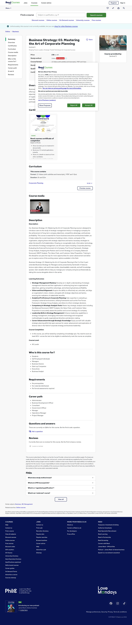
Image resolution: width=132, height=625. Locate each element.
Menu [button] (8, 8)
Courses (34, 3)
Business (15, 32)
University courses (83, 20)
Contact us (8, 528)
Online (7, 32)
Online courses (51, 20)
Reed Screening (103, 540)
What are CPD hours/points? (38, 483)
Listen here (24, 610)
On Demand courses (66, 20)
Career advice (46, 3)
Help (6, 525)
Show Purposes (45, 105)
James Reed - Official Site (106, 546)
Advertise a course (11, 574)
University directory (11, 556)
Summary (11, 39)
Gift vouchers (9, 549)
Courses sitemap (10, 578)
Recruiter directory (42, 531)
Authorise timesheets (105, 528)
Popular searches (41, 537)
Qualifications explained (13, 562)
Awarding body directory (13, 559)
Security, (104, 612)
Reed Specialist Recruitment (107, 531)
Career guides (9, 568)
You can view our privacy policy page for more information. (61, 88)
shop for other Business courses (66, 26)
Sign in (122, 3)
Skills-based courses (12, 565)
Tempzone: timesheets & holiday (108, 525)
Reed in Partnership (104, 537)
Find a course (27, 15)
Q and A (11, 71)
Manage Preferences (93, 612)
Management (28, 504)
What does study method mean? (40, 478)
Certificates (12, 46)
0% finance (8, 553)
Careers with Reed (104, 543)
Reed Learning (102, 534)
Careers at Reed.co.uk (74, 528)
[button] (66, 58)
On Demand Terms (11, 571)
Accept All (88, 105)
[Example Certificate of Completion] (43, 124)
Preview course (85, 188)
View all (61, 499)
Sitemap (39, 553)
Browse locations (41, 540)
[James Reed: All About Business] (11, 606)
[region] (66, 87)
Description (12, 56)
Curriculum (12, 49)
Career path (12, 68)
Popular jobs (40, 534)
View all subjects (10, 534)
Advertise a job (41, 549)
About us (70, 525)
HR (22, 504)
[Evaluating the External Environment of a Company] (39, 206)
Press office (71, 534)
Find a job (39, 528)
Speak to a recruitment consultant (109, 553)
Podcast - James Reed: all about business (111, 549)
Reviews (11, 75)
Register (114, 3)
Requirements (13, 65)
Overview (11, 42)
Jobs (25, 3)
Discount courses (38, 20)
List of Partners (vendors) (47, 100)
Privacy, (110, 612)
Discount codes (10, 546)
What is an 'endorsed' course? (39, 493)
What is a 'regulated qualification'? (41, 488)
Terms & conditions (120, 612)
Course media (13, 52)
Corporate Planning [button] (59, 183)
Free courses (96, 20)
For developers (72, 531)
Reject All (73, 105)
